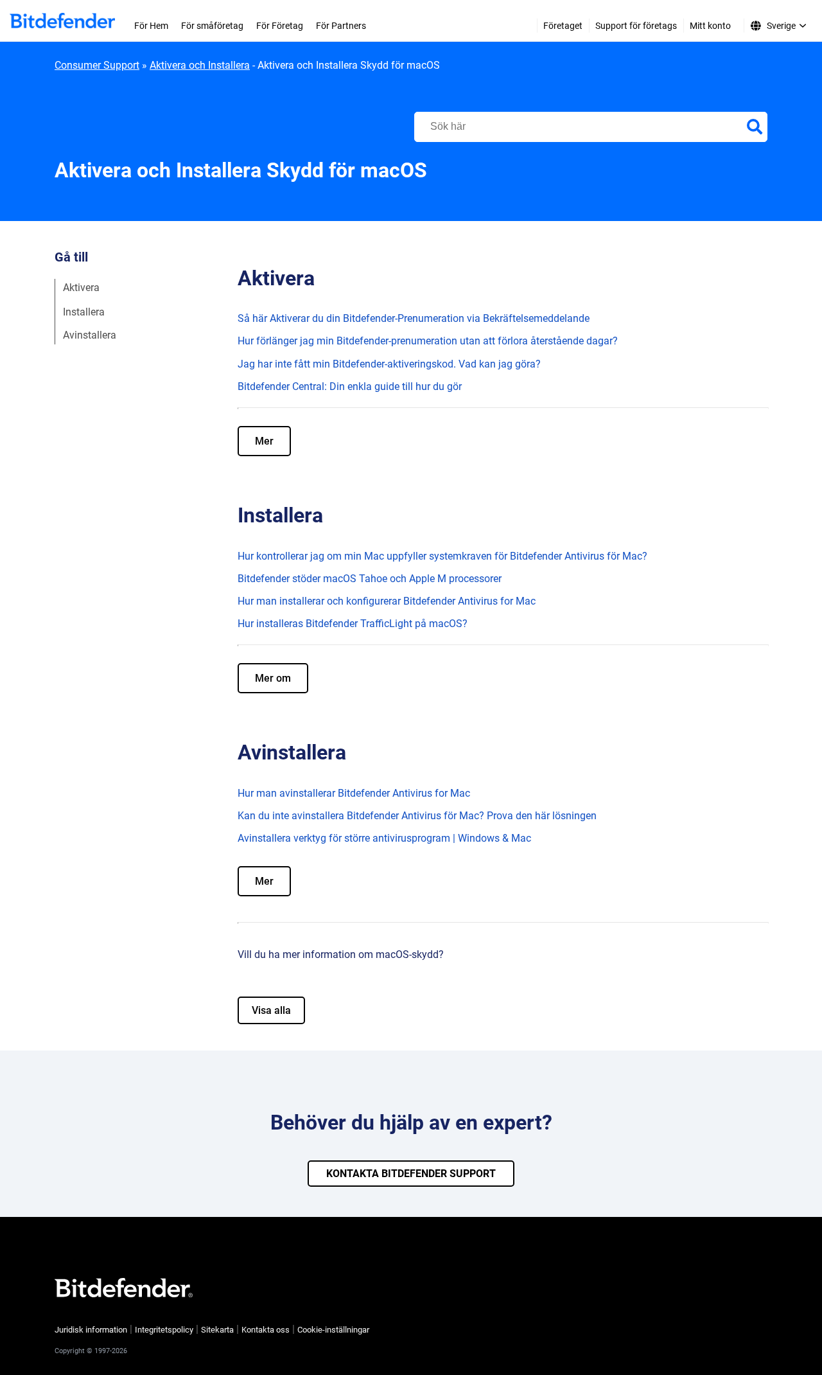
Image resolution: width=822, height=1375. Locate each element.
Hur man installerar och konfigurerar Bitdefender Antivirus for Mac (387, 601)
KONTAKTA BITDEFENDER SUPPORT (411, 1173)
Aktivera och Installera (200, 65)
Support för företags (636, 26)
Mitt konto (710, 26)
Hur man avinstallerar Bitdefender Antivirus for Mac (354, 793)
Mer (264, 441)
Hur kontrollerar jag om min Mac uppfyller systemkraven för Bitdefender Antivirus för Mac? (442, 556)
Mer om (273, 678)
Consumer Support (97, 65)
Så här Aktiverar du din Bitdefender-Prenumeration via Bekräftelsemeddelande (414, 318)
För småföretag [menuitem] (212, 26)
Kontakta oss (265, 1330)
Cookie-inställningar (333, 1330)
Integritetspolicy (164, 1330)
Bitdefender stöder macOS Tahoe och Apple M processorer (370, 578)
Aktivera (81, 287)
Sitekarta (217, 1330)
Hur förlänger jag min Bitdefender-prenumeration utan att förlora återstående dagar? (428, 341)
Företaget (562, 26)
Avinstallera (89, 335)
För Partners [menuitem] (341, 26)
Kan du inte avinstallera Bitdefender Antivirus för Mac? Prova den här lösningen (417, 816)
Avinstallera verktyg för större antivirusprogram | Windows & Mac (384, 838)
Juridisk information (91, 1330)
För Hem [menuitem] (151, 26)
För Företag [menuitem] (279, 26)
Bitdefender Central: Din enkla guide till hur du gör (350, 386)
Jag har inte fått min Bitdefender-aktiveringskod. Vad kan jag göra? (389, 364)
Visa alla (271, 1010)
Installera (84, 311)
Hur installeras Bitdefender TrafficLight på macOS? (353, 623)
